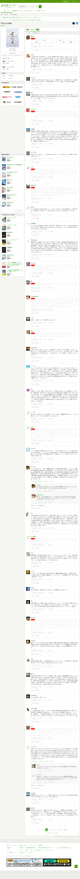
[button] (40, 6)
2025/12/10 (51, 761)
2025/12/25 (50, 700)
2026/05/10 (50, 198)
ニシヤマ (33, 412)
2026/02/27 (50, 380)
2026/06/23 (50, 120)
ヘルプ (21, 850)
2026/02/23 (50, 418)
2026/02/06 (50, 528)
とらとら (33, 109)
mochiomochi (34, 296)
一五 (32, 318)
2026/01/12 (50, 632)
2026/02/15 (50, 458)
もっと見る (19, 210)
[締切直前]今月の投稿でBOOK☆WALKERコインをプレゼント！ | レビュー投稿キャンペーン (22, 17)
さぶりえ (33, 263)
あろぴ (32, 207)
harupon (33, 640)
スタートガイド (33, 845)
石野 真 (33, 185)
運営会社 (21, 847)
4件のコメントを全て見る (37, 785)
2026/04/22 (50, 254)
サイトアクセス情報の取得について (63, 847)
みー (32, 513)
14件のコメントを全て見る (37, 505)
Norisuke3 (33, 695)
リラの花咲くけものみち (12, 172)
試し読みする (12, 53)
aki (31, 389)
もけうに (33, 448)
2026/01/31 (50, 544)
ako (32, 92)
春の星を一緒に (10, 202)
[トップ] (1, 14)
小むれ (32, 54)
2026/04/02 (50, 309)
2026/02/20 (50, 440)
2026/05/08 (50, 231)
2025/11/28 (50, 819)
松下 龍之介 (9, 272)
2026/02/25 (50, 403)
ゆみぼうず (34, 347)
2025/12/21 (50, 718)
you (32, 726)
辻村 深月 (9, 218)
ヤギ (32, 167)
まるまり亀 (34, 708)
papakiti (33, 793)
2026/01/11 (50, 650)
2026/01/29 (50, 579)
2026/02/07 (51, 481)
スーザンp (33, 152)
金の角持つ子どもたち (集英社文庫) (14, 164)
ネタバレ (35, 33)
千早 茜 (8, 233)
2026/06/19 (50, 143)
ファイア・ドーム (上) (11, 224)
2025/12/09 (50, 799)
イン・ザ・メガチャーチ (12, 240)
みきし (32, 427)
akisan (32, 587)
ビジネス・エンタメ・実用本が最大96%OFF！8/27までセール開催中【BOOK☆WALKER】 (22, 20)
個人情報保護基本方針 (30, 847)
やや (32, 553)
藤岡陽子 (9, 188)
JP (31, 601)
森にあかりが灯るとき (11, 194)
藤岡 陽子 (6, 14)
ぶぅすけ (33, 466)
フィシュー (34, 366)
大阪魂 (32, 129)
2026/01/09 (50, 665)
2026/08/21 (50, 46)
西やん (32, 36)
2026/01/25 (50, 592)
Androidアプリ (23, 852)
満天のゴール (10, 179)
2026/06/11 (50, 158)
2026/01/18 (50, 609)
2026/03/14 (50, 339)
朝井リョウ (9, 241)
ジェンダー (34, 746)
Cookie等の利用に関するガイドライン (46, 847)
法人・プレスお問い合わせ (36, 850)
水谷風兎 (33, 223)
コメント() (43, 46)
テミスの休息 (10, 187)
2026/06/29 (50, 100)
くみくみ (33, 77)
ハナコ (32, 571)
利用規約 (40, 845)
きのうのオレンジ (11, 157)
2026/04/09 (50, 287)
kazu (32, 331)
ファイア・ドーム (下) (11, 217)
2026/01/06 (50, 686)
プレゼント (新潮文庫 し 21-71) (13, 262)
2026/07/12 (50, 69)
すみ (32, 659)
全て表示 (28, 33)
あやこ (32, 673)
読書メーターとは (23, 845)
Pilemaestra (34, 240)
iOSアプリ (30, 852)
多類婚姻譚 (9, 247)
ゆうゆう (33, 617)
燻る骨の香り (10, 232)
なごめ (37, 764)
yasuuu (33, 808)
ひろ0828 (33, 536)
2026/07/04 (50, 84)
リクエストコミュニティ (49, 850)
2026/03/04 (50, 357)
